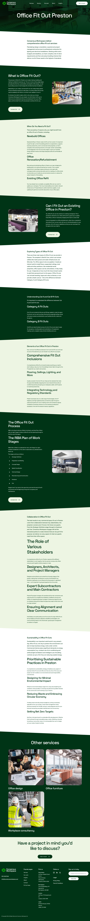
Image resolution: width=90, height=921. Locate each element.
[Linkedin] (57, 872)
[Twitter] (60, 872)
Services (31, 3)
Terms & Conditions (58, 883)
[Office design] (26, 767)
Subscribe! (73, 878)
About (53, 3)
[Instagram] (54, 872)
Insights (60, 3)
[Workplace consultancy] (26, 809)
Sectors (39, 3)
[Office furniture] (64, 767)
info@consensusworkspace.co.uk (10, 879)
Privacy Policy (56, 880)
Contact (26, 882)
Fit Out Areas (27, 885)
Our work (46, 3)
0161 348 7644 (5, 876)
